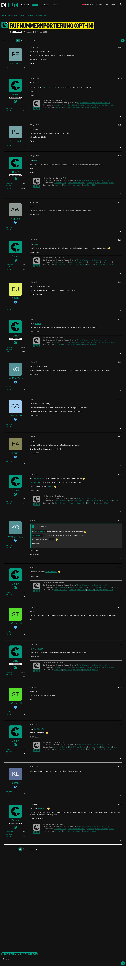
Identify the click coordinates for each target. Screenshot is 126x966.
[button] (88, 4)
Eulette (38, 324)
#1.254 (120, 567)
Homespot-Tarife (94, 262)
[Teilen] (123, 40)
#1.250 (120, 399)
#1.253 (120, 520)
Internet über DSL (101, 105)
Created (57, 107)
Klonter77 (42, 808)
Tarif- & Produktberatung (76, 105)
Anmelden (99, 4)
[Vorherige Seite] (3, 40)
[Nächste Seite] (34, 40)
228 (29, 40)
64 (22, 40)
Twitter (89, 264)
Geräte (111, 105)
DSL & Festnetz (106, 262)
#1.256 (120, 645)
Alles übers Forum (60, 105)
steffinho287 (38, 649)
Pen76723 (37, 82)
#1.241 (120, 47)
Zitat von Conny (40, 526)
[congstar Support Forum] (9, 4)
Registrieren (110, 4)
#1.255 (120, 607)
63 (18, 40)
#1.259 (120, 767)
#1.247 (120, 282)
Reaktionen (9, 106)
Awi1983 (38, 244)
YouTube (86, 107)
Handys (115, 262)
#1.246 (120, 240)
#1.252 (120, 474)
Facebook (66, 107)
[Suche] (120, 4)
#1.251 (120, 437)
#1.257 (120, 687)
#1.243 (120, 125)
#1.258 (120, 724)
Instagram (76, 107)
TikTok (94, 107)
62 (14, 40)
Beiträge (8, 68)
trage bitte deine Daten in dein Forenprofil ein (93, 103)
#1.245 (120, 202)
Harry (51, 486)
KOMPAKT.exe (40, 478)
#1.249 (120, 362)
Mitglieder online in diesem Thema (19, 953)
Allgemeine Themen (61, 262)
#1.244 (120, 156)
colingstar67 (36, 482)
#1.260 (120, 804)
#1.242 (120, 78)
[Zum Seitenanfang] (123, 963)
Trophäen (9, 108)
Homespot (90, 105)
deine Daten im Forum (49, 87)
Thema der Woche (60, 264)
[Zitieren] (120, 69)
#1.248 (120, 319)
